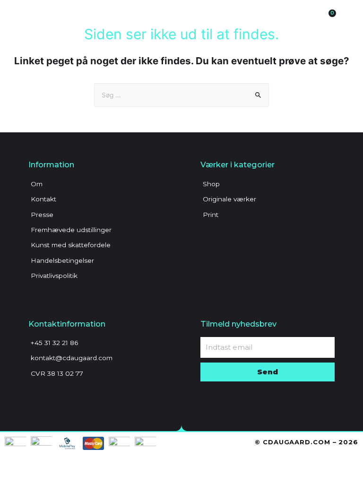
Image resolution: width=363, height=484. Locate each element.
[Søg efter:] (181, 95)
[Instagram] (52, 396)
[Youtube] (68, 396)
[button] (264, 18)
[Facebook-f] (35, 396)
